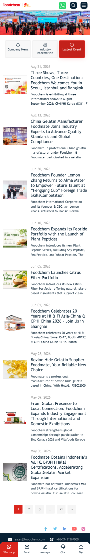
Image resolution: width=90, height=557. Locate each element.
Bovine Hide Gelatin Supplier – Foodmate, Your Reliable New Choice (59, 364)
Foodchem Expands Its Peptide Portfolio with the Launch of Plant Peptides (59, 233)
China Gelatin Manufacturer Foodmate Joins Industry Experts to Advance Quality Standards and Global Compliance (57, 131)
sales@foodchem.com (30, 539)
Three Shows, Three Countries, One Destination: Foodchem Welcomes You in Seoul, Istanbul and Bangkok (57, 80)
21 (61, 509)
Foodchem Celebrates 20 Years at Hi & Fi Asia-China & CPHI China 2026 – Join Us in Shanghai (58, 318)
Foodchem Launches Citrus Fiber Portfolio (56, 275)
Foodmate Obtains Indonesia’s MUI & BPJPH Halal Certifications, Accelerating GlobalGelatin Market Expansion (59, 467)
